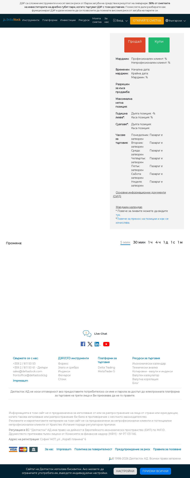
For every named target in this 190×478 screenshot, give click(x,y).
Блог (135, 383)
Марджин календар (129, 207)
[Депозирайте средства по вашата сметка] (23, 451)
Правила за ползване (167, 449)
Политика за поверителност (93, 449)
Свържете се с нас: (25, 358)
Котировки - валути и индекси (152, 371)
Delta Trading (106, 367)
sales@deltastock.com (27, 371)
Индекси (64, 371)
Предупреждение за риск (132, 449)
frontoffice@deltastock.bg (30, 375)
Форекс (63, 363)
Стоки (62, 379)
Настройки (125, 471)
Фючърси (64, 375)
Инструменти (30, 20)
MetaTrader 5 (106, 371)
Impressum (20, 380)
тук (118, 215)
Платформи (49, 20)
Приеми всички (155, 471)
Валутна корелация (145, 379)
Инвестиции (68, 20)
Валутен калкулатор (145, 375)
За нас (106, 20)
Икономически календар (149, 363)
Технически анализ (145, 367)
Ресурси (84, 20)
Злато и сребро (68, 367)
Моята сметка (96, 20)
